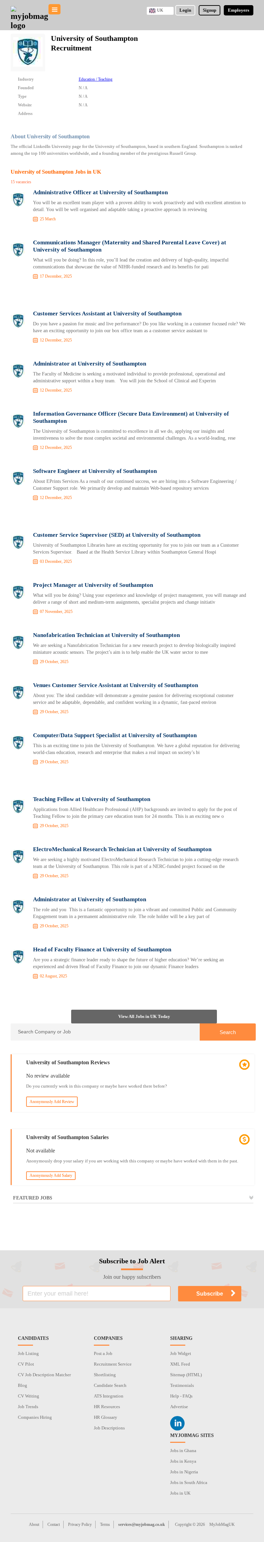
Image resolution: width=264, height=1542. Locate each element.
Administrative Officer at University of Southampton (100, 192)
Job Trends (28, 1406)
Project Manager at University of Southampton (93, 585)
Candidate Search (110, 1385)
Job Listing (28, 1353)
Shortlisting (105, 1374)
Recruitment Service (113, 1364)
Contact (53, 1524)
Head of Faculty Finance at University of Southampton (102, 949)
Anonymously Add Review (52, 1101)
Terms (105, 1524)
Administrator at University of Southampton (89, 363)
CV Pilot (26, 1364)
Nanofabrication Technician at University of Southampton (106, 635)
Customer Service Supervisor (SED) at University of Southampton (116, 535)
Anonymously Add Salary (51, 1175)
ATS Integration (108, 1396)
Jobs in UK (180, 1493)
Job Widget (180, 1353)
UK (160, 10)
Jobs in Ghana (183, 1450)
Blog (22, 1385)
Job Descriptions (109, 1427)
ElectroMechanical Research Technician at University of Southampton (122, 849)
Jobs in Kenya (183, 1461)
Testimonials (182, 1385)
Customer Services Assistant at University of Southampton (107, 313)
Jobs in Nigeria (184, 1471)
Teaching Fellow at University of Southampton (91, 799)
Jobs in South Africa (188, 1482)
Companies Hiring (35, 1417)
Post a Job (103, 1353)
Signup (209, 10)
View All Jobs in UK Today (144, 1016)
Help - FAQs (181, 1396)
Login (185, 10)
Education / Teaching (95, 79)
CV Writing (28, 1396)
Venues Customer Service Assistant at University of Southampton (115, 685)
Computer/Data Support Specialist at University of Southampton (115, 735)
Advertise (179, 1406)
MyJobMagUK (222, 1524)
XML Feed (180, 1364)
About (34, 1524)
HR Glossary (105, 1417)
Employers (238, 10)
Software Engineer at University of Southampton (95, 471)
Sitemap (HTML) (186, 1374)
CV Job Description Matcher (44, 1374)
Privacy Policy (80, 1524)
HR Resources (107, 1406)
